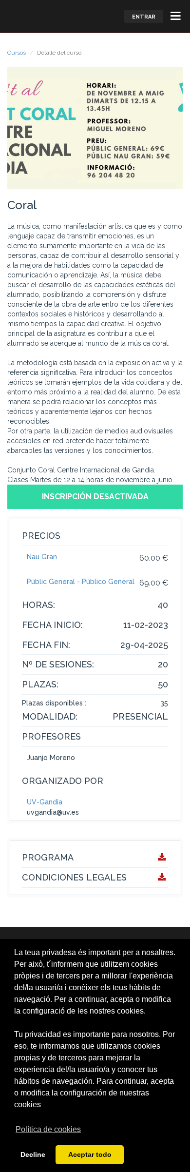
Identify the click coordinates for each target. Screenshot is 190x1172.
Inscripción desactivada (95, 496)
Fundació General (16, 16)
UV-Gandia (44, 802)
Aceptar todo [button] (90, 1154)
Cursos (16, 52)
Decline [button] (32, 1154)
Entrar (143, 17)
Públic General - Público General (80, 582)
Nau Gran (42, 557)
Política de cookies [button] (48, 1129)
